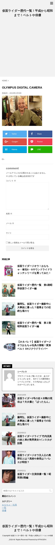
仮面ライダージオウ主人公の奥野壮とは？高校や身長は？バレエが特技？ (34, 458)
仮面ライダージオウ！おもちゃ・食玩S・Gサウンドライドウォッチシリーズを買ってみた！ (34, 269)
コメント (11, 181)
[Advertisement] (27, 47)
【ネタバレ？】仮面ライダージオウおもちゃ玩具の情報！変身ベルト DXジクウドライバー (34, 345)
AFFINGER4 (41, 540)
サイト (9, 233)
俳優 (4, 510)
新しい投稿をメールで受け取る (21, 243)
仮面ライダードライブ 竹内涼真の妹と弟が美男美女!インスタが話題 (34, 440)
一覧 (4, 508)
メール (10, 223)
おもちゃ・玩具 (9, 505)
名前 (9, 214)
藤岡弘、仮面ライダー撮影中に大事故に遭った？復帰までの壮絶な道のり (34, 307)
